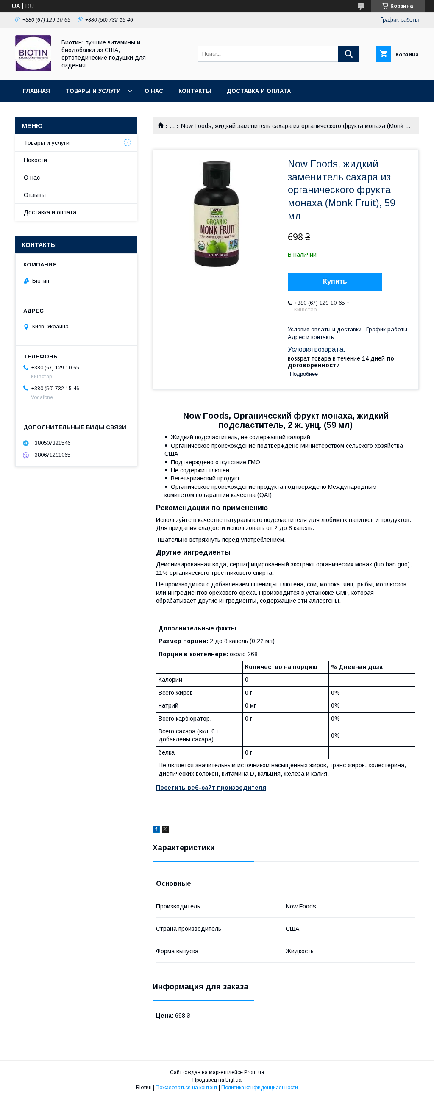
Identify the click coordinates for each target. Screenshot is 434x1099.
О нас (154, 91)
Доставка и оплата (259, 91)
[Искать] (348, 54)
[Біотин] (33, 69)
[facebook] (156, 830)
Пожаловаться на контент (186, 1088)
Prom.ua (254, 1072)
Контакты (194, 91)
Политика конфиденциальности (259, 1088)
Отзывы (35, 194)
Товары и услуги (93, 91)
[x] (165, 830)
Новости (35, 160)
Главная (36, 91)
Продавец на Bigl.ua (217, 1080)
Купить (335, 281)
